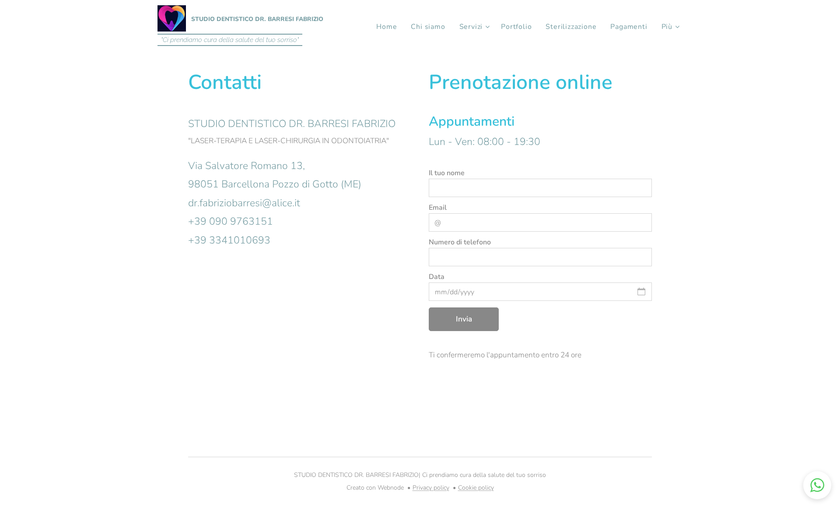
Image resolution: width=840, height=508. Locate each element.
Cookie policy (476, 487)
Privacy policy (431, 487)
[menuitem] (389, 27)
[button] (817, 485)
